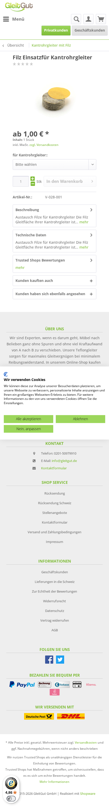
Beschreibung (27, 209)
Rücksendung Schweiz (54, 503)
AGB (54, 630)
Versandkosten (86, 742)
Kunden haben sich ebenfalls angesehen (50, 293)
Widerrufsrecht (54, 601)
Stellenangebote (54, 512)
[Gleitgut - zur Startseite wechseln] (19, 7)
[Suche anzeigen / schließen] (76, 19)
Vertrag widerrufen (54, 620)
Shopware (87, 793)
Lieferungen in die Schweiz (55, 581)
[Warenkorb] (101, 19)
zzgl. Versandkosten (44, 145)
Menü (18, 19)
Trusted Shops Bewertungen (40, 260)
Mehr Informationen (54, 782)
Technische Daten (30, 235)
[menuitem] (13, 19)
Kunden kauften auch (34, 280)
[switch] (11, 798)
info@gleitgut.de (64, 460)
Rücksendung (54, 493)
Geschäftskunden (54, 572)
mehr (83, 222)
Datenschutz (54, 610)
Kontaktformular (54, 468)
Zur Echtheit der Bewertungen (54, 591)
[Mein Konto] (88, 19)
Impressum (54, 541)
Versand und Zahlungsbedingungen (54, 532)
